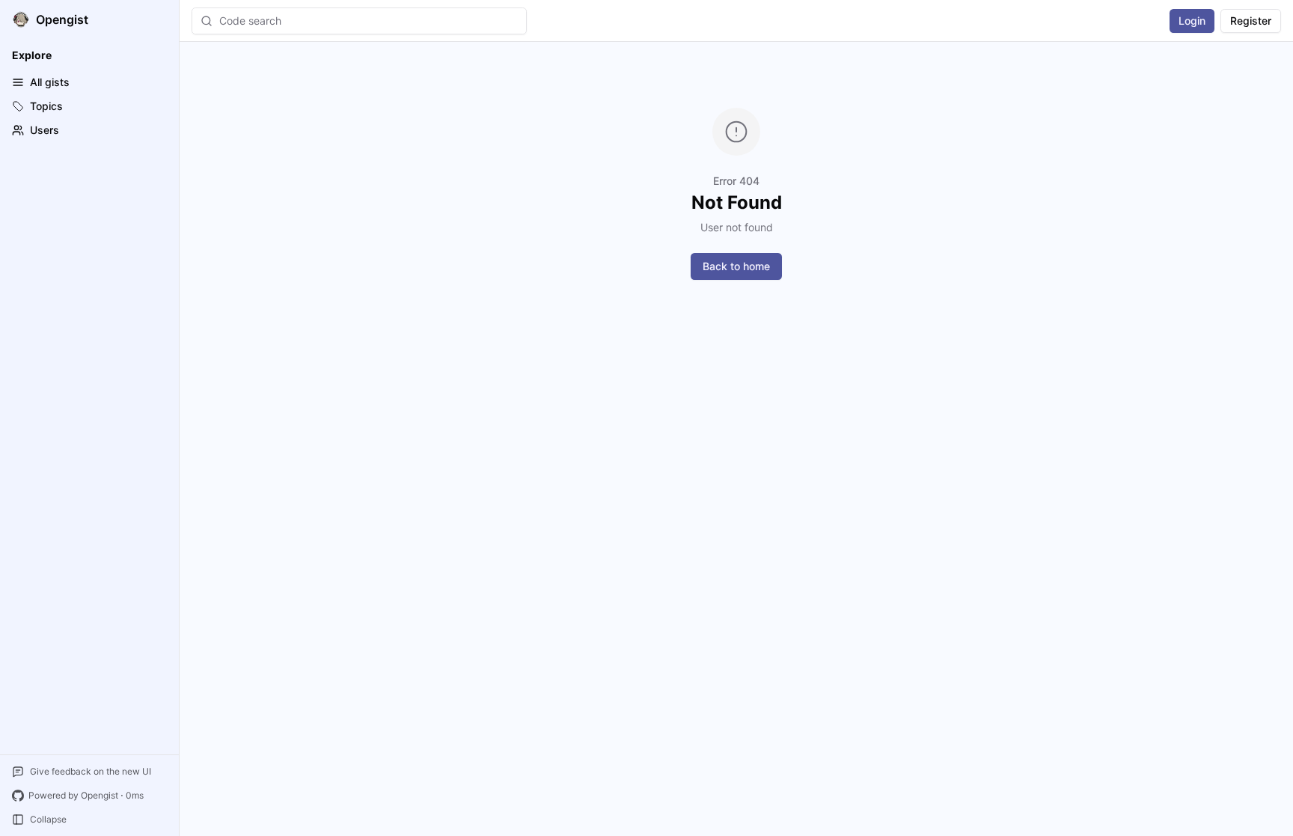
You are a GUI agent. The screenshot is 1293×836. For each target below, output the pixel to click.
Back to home (736, 266)
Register (1250, 20)
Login (1192, 20)
